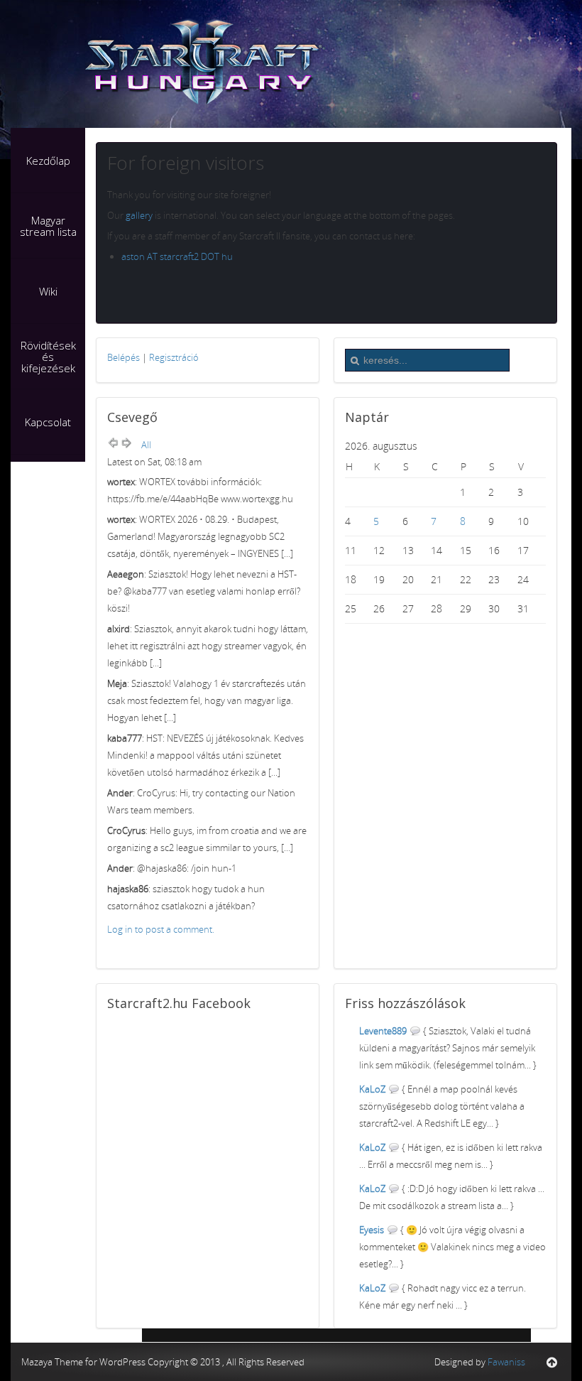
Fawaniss (506, 1361)
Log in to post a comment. (160, 929)
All (146, 444)
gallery (139, 215)
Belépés (123, 357)
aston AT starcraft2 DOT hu (177, 256)
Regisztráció (174, 357)
